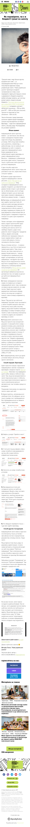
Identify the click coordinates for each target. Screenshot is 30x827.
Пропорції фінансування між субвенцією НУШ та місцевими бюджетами (12, 104)
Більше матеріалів (15, 749)
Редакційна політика (12, 786)
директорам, (22, 22)
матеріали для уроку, (20, 731)
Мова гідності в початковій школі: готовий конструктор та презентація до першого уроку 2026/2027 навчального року (14, 738)
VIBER (14, 671)
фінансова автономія (7, 702)
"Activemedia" (20, 823)
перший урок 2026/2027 (21, 733)
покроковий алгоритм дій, (21, 700)
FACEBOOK (14, 665)
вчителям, (15, 22)
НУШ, (3, 24)
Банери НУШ (11, 782)
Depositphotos (20, 655)
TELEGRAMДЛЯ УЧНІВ (14, 676)
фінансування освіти (11, 24)
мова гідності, (5, 733)
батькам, (10, 22)
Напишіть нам (28, 1)
